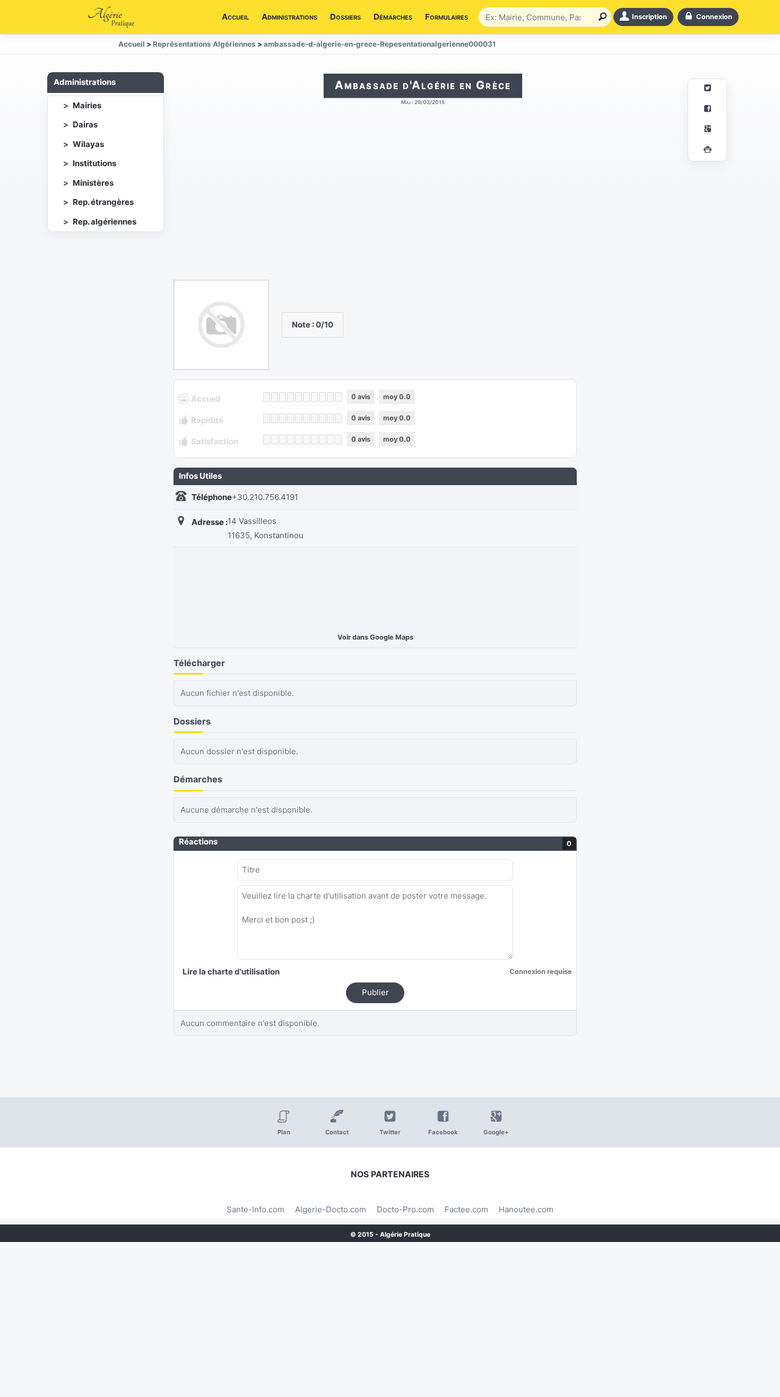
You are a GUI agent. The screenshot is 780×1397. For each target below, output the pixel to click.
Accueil (235, 17)
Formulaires (446, 17)
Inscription (649, 17)
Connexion (714, 17)
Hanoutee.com (526, 1209)
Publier (375, 992)
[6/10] (306, 397)
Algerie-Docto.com (330, 1209)
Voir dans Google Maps (375, 637)
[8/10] (322, 397)
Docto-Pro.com (405, 1209)
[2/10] (274, 397)
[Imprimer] (707, 151)
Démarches (393, 17)
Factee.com (466, 1209)
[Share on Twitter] (707, 89)
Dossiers (345, 17)
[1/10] (266, 397)
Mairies (87, 105)
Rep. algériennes (104, 222)
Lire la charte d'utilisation (231, 972)
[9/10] (330, 397)
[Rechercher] (601, 17)
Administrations (289, 17)
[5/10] (298, 397)
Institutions (94, 163)
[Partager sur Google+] (707, 130)
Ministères (93, 183)
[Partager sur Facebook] (707, 110)
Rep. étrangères (103, 202)
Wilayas (88, 144)
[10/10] (338, 397)
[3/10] (282, 397)
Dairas (85, 124)
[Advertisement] (423, 198)
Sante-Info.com (255, 1209)
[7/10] (314, 397)
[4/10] (290, 397)
